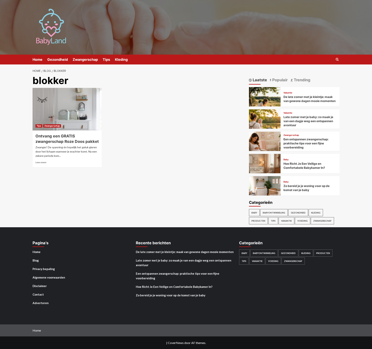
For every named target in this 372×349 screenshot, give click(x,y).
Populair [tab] (279, 80)
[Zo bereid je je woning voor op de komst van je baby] (265, 191)
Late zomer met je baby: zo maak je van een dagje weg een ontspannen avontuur (308, 121)
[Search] (337, 59)
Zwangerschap (85, 59)
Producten (258, 221)
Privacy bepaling (44, 269)
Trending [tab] (301, 80)
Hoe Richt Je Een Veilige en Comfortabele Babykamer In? (174, 286)
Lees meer (40, 162)
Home (37, 59)
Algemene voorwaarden (49, 277)
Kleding (121, 59)
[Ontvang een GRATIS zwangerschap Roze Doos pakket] (67, 109)
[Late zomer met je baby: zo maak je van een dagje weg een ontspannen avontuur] (265, 125)
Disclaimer (40, 286)
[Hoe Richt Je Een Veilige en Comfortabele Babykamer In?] (265, 169)
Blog (36, 260)
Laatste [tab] (259, 80)
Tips (106, 59)
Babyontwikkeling (274, 212)
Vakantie (287, 93)
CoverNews (176, 343)
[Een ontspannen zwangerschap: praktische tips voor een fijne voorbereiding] (265, 147)
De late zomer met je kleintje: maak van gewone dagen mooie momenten (185, 252)
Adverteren (41, 303)
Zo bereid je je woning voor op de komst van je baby (170, 295)
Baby (285, 160)
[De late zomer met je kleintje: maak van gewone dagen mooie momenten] (265, 102)
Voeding (302, 221)
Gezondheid (57, 59)
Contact (38, 294)
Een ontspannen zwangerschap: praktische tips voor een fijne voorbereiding (305, 143)
